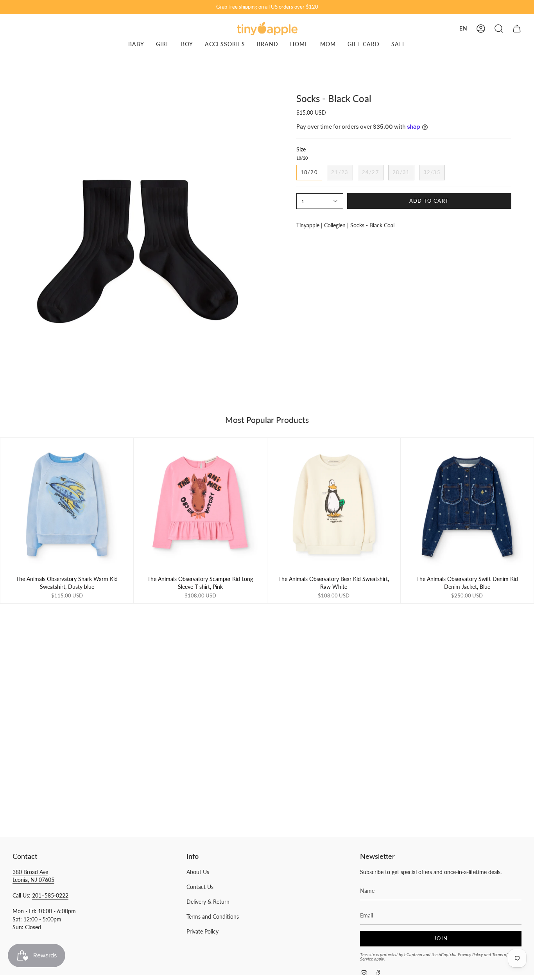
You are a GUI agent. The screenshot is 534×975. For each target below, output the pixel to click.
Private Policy (202, 931)
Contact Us (199, 886)
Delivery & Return (207, 901)
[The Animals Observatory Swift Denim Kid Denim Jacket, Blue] (467, 504)
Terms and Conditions (212, 916)
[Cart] (517, 28)
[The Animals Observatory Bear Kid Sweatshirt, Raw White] (333, 504)
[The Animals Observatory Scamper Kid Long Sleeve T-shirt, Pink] (200, 504)
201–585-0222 (50, 895)
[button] (499, 28)
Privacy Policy (470, 954)
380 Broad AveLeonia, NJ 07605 (33, 876)
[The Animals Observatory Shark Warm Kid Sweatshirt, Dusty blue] (66, 504)
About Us (197, 872)
